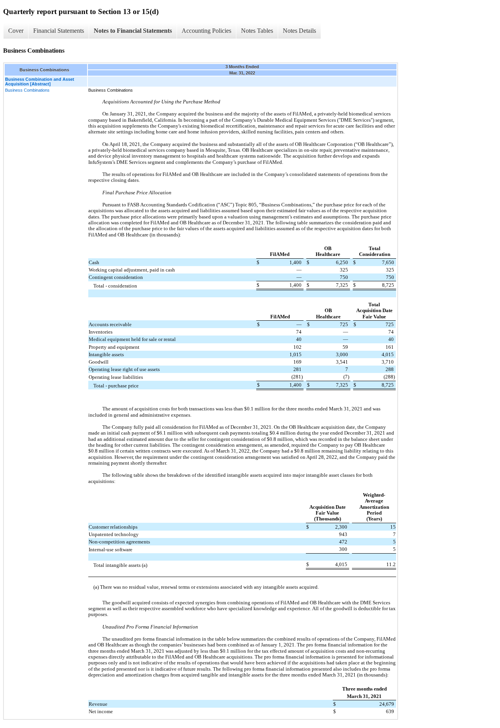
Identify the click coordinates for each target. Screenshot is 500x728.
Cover (15, 30)
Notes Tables (257, 30)
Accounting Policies (206, 30)
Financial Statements (58, 30)
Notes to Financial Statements (133, 30)
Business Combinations (27, 90)
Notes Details (299, 30)
